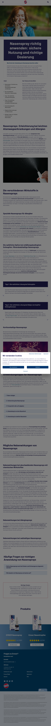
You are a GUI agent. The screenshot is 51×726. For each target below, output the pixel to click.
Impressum (46, 353)
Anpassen (25, 371)
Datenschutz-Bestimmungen (35, 353)
